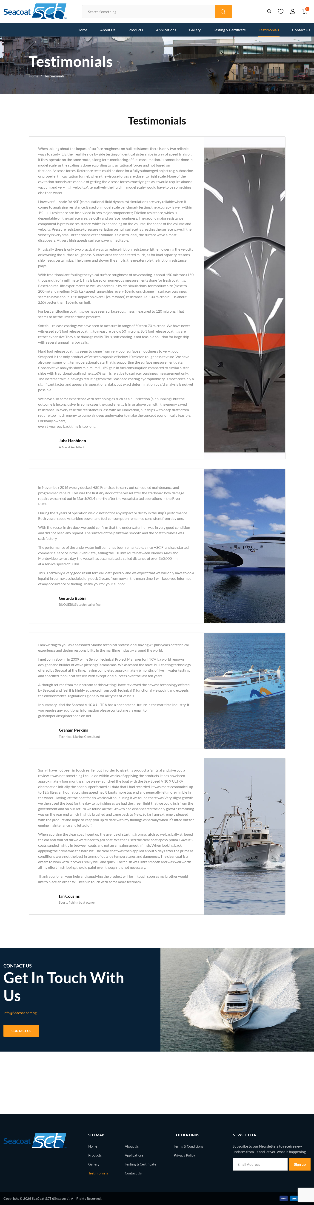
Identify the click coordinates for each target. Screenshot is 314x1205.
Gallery (195, 30)
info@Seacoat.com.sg (20, 1012)
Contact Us (301, 30)
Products (135, 30)
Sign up (300, 1164)
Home (82, 30)
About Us (107, 30)
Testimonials (269, 30)
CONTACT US (21, 1031)
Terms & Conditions (188, 1146)
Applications (166, 30)
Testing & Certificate (230, 30)
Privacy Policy (184, 1155)
